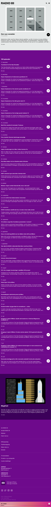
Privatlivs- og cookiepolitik (7, 458)
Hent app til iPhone (11, 482)
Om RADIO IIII (4, 428)
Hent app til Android (12, 483)
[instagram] (8, 490)
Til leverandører (5, 455)
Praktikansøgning (5, 444)
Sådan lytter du (5, 447)
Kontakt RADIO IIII (5, 430)
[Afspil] (48, 34)
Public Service (4, 436)
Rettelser (3, 433)
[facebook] (2, 490)
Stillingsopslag (4, 441)
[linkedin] (12, 490)
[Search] (31, 3)
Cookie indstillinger (6, 461)
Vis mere (3, 44)
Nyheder (3, 449)
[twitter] (5, 490)
